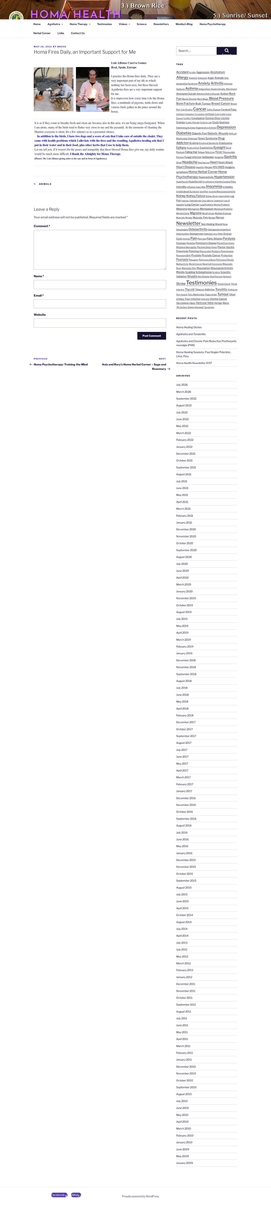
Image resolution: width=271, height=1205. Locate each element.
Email (39, 295)
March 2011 (183, 1046)
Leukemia (218, 200)
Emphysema (225, 143)
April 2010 (182, 1121)
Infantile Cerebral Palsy (225, 182)
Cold (217, 114)
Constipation (198, 118)
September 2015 (186, 880)
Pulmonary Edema (207, 260)
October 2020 (184, 543)
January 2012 (184, 977)
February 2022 (184, 439)
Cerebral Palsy (229, 109)
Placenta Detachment (207, 247)
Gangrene (219, 157)
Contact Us (78, 33)
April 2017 (182, 770)
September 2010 (186, 1087)
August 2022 (184, 405)
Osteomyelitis (182, 234)
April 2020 (182, 577)
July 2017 (181, 749)
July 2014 (181, 928)
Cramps (180, 122)
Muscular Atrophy (184, 217)
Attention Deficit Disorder (208, 94)
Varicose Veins (205, 302)
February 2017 (184, 784)
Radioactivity (182, 264)
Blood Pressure (221, 98)
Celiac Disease (213, 109)
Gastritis (230, 157)
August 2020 (184, 556)
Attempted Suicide (186, 93)
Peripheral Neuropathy (186, 247)
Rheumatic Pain (189, 268)
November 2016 (186, 804)
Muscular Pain (200, 217)
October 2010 (184, 1080)
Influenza (191, 187)
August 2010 (184, 1094)
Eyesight (219, 147)
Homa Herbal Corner (203, 172)
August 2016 (184, 825)
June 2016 (182, 839)
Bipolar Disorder (189, 99)
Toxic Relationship (196, 294)
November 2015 (186, 866)
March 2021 (183, 508)
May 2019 (182, 625)
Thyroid (189, 289)
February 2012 (184, 970)
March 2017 (183, 777)
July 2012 (181, 949)
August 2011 (183, 1011)
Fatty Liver (210, 152)
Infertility (181, 186)
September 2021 (186, 467)
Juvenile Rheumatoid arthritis (222, 191)
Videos (123, 24)
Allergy (182, 77)
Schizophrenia (204, 272)
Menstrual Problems (223, 209)
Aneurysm (202, 78)
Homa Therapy (79, 24)
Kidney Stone (212, 196)
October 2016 (184, 811)
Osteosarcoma (210, 234)
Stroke (180, 283)
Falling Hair (191, 151)
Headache (189, 162)
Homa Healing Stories (189, 327)
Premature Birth (183, 255)
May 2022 (182, 426)
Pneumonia (182, 251)
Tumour (223, 294)
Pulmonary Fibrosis (225, 260)
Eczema (194, 142)
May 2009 (182, 1156)
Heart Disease (185, 167)
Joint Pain (204, 191)
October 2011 (184, 997)
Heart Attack (225, 162)
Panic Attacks (214, 238)
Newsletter (188, 223)
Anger (211, 77)
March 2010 (183, 1128)
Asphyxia (180, 89)
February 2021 (184, 515)
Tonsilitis (221, 289)
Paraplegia (181, 243)
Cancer (199, 108)
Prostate (196, 255)
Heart (214, 162)
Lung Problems (206, 205)
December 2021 (185, 453)
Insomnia (214, 186)
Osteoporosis (196, 233)
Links (61, 33)
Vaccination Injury (185, 303)
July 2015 (181, 894)
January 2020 (184, 591)
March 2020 (183, 584)
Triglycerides (211, 294)
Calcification (187, 109)
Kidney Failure (195, 196)
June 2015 (182, 901)
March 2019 (183, 639)
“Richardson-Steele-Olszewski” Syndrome (195, 307)
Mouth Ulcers (208, 213)
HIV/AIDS (218, 167)
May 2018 (182, 701)
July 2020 (182, 563)
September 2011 (186, 1004)
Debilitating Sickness (185, 128)
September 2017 (186, 736)
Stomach (227, 276)
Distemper (193, 138)
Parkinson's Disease (206, 243)
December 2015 (186, 859)
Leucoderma (207, 200)
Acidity (192, 72)
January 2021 (184, 522)
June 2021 (182, 488)
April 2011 (182, 1039)
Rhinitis (180, 272)
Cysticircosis (206, 122)
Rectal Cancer (195, 264)
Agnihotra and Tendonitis (191, 334)
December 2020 (186, 529)
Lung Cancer (192, 204)
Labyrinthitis (224, 196)
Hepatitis (200, 167)
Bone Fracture (185, 103)
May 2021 (182, 494)
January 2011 (184, 1059)
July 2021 (181, 481)
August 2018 (184, 680)
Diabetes (183, 133)
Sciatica (216, 272)
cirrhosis (209, 114)
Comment (42, 226)
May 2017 (182, 763)
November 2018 (186, 667)
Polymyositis (205, 251)
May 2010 (182, 1114)
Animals (45, 184)
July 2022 (181, 412)
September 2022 (186, 398)
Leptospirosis (195, 200)
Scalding (190, 272)
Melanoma (181, 208)
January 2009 (184, 1162)
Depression (226, 127)
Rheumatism (203, 268)
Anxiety (204, 83)
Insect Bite (201, 187)
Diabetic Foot (199, 133)
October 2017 (184, 729)
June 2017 (182, 756)
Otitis (220, 234)
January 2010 (184, 1142)
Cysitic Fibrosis (192, 122)
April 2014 (182, 935)
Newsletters (161, 24)
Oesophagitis (182, 229)
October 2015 (184, 873)
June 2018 (182, 694)
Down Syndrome (208, 138)
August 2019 (184, 612)
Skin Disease (203, 276)
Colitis (222, 114)
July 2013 (181, 942)
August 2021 (183, 474)
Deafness (224, 122)
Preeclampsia (227, 251)
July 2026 (182, 384)
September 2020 (186, 550)
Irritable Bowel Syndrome (187, 191)
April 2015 (182, 908)
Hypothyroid (195, 181)
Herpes (208, 167)
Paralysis (229, 238)
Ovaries (186, 239)
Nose (225, 224)
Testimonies (104, 24)
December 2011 (185, 983)
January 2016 (184, 853)
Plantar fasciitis (226, 247)
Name (39, 276)
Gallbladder (208, 157)
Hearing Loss (203, 162)
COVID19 (225, 118)
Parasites (191, 243)
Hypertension (224, 177)
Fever (218, 152)
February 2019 (184, 646)
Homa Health (76, 15)
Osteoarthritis (198, 229)
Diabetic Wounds (218, 133)
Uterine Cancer (218, 298)
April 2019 (182, 632)
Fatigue (201, 152)
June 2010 (182, 1107)
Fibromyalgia (229, 152)
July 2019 (181, 618)
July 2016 (181, 832)
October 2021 (184, 460)
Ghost (179, 162)
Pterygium (193, 260)
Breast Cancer (220, 103)
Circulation (199, 114)
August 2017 (183, 742)
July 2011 (181, 1018)
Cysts (215, 122)
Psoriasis (182, 259)
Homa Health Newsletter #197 (194, 363)
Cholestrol (189, 114)
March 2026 (183, 391)
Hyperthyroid (182, 182)
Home (37, 24)
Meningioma (193, 209)
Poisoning (194, 251)
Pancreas (202, 239)
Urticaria (205, 299)
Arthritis (217, 83)
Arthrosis (228, 84)
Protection (226, 255)
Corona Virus (212, 118)
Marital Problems (222, 205)
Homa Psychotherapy (213, 24)
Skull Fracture (216, 276)
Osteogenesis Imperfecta (219, 229)
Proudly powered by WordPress (140, 1196)
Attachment (231, 89)
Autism (224, 93)
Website (40, 314)
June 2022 (182, 419)
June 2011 (182, 1025)
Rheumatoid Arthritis (222, 268)
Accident (182, 72)
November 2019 (186, 598)
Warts (226, 303)
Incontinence (208, 182)
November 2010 (186, 1073)
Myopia (212, 217)
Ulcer (232, 294)
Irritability (228, 186)
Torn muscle (181, 294)
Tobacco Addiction (205, 289)
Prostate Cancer (211, 255)
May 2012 (182, 956)
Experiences (206, 147)
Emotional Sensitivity (208, 143)
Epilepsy (181, 147)
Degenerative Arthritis (206, 128)
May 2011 (182, 1032)
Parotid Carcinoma (225, 243)
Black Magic (203, 99)
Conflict (187, 118)
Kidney (181, 196)
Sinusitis (192, 276)
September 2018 (186, 674)
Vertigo (218, 303)
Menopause (206, 208)
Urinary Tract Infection (188, 298)
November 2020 (186, 536)
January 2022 (184, 446)
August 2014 (184, 922)
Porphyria (216, 251)
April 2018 (182, 708)
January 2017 (184, 791)
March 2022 (183, 433)
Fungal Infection (192, 157)
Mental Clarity (182, 213)
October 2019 (184, 605)
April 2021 (182, 501)
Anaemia (193, 78)
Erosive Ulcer (193, 148)
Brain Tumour (203, 103)
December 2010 (186, 1066)
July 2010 (182, 1101)
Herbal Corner (42, 33)
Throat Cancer (223, 284)
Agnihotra (54, 24)
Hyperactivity (206, 177)
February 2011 (184, 1052)
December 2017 (185, 722)
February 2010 (185, 1135)
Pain (193, 238)
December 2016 (186, 798)
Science (142, 24)
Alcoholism (217, 72)
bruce (61, 46)
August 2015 (184, 887)
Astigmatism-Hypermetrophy (211, 89)
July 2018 (181, 687)
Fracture (180, 157)
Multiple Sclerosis (223, 213)
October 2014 (184, 915)
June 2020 (182, 570)
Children (180, 114)
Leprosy (185, 200)
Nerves (220, 217)
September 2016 (186, 818)
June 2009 (182, 1149)
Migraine (196, 213)
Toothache (232, 289)
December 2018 (186, 660)
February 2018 (184, 715)
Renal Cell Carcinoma (212, 264)
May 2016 (182, 846)
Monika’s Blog (184, 24)
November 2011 (185, 990)
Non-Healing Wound (211, 224)
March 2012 (183, 963)
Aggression (203, 72)
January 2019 (184, 653)
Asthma (191, 88)
